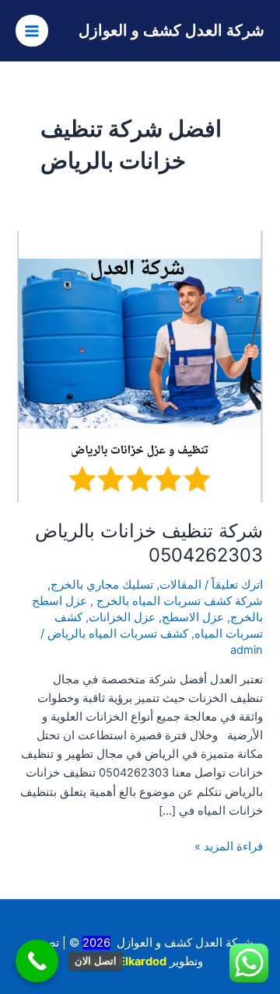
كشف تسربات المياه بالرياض (117, 634)
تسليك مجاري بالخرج (102, 585)
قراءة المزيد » (228, 845)
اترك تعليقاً (237, 585)
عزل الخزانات (122, 617)
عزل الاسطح (193, 617)
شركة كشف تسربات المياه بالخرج (178, 601)
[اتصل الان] (37, 961)
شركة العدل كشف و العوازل (171, 30)
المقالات (180, 585)
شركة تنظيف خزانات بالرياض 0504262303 (149, 543)
